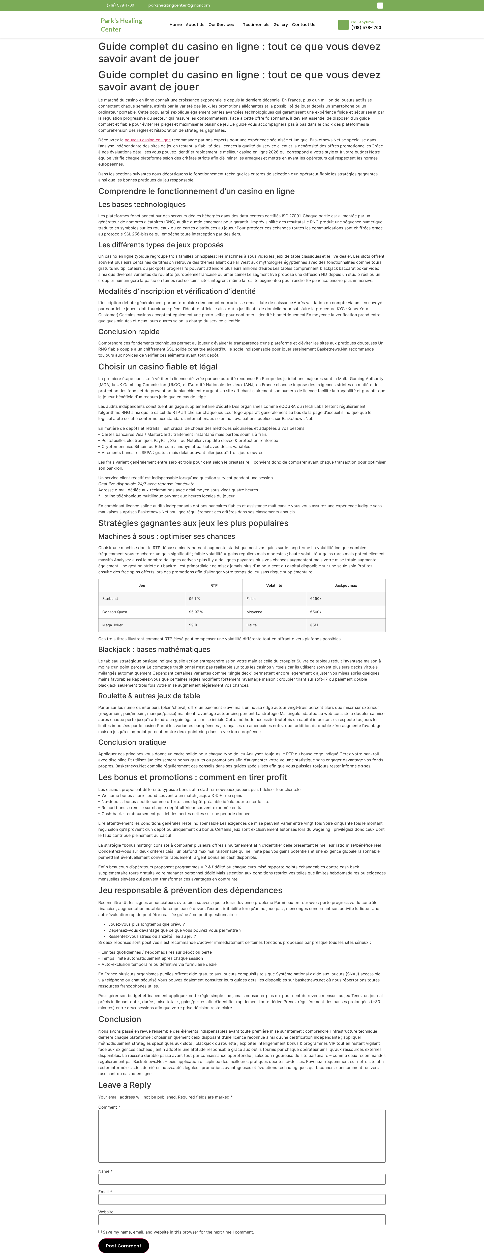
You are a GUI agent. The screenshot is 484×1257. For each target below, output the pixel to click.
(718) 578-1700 (366, 28)
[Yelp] (380, 6)
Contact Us (303, 25)
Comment (109, 1107)
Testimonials (256, 25)
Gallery (281, 25)
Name (105, 1171)
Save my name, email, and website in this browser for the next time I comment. (178, 1232)
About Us (195, 25)
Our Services (221, 25)
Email (105, 1192)
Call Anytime (362, 22)
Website (105, 1212)
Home (176, 25)
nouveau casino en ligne (148, 139)
